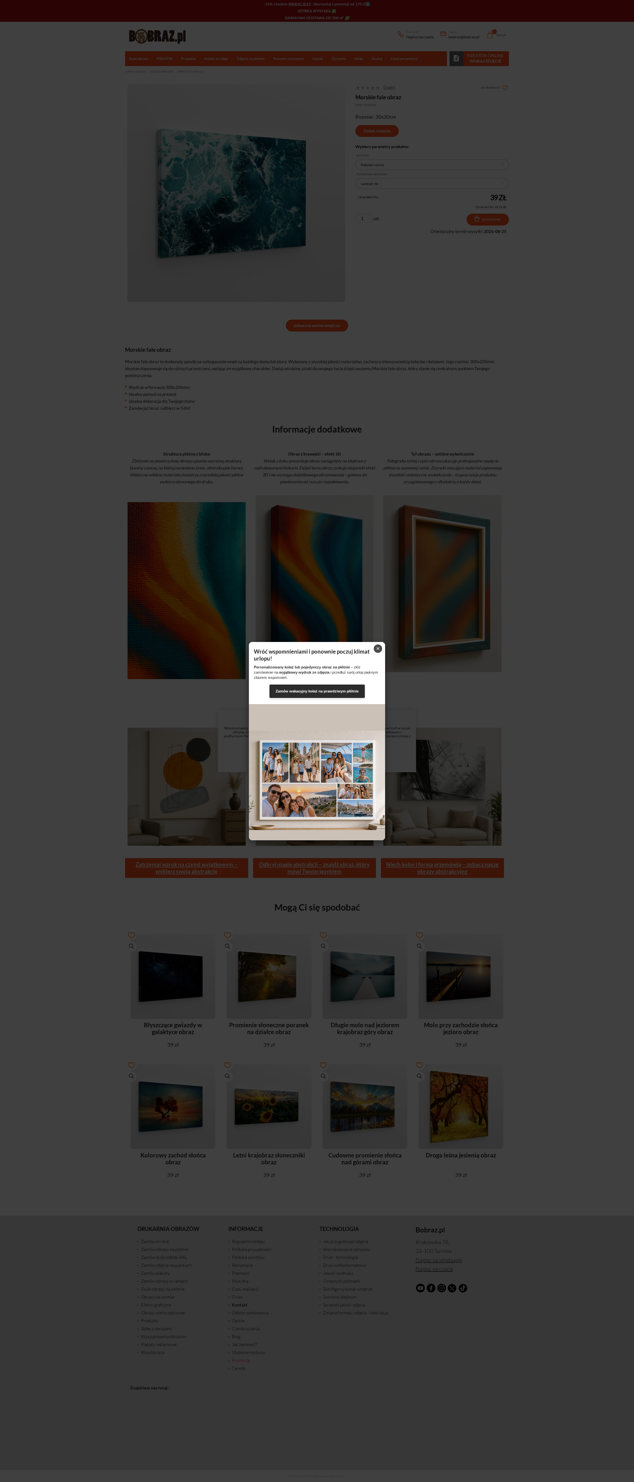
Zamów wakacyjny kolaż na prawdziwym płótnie (317, 691)
